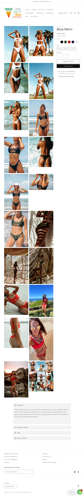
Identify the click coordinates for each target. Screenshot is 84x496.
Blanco (58, 42)
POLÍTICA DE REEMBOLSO (10, 459)
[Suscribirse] (32, 472)
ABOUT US (45, 453)
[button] (30, 13)
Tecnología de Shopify (26, 492)
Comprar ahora (68, 66)
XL (74, 48)
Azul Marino (72, 42)
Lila (76, 42)
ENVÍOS (44, 459)
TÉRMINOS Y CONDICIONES (11, 453)
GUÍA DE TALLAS (46, 456)
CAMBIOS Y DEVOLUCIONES (49, 462)
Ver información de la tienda (66, 76)
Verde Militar (65, 42)
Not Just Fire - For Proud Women (14, 492)
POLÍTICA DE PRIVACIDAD (10, 456)
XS (58, 48)
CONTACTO (7, 462)
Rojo (69, 42)
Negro (61, 42)
